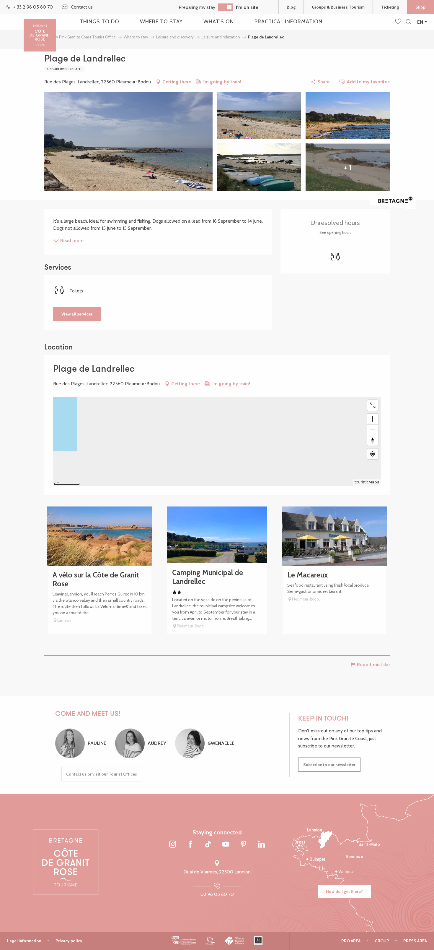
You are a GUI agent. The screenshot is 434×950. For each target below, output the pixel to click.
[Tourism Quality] (210, 941)
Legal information (24, 940)
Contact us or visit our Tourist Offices (101, 774)
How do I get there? (344, 891)
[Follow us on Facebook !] (190, 845)
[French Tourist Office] (234, 941)
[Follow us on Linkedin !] (261, 845)
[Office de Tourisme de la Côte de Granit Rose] (40, 30)
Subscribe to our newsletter (329, 764)
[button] (408, 22)
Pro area (350, 940)
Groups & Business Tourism (338, 7)
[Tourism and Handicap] (258, 941)
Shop (420, 7)
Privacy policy (69, 940)
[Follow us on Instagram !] (173, 845)
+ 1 (348, 167)
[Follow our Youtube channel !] (226, 845)
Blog (291, 7)
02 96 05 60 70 (217, 894)
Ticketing (390, 7)
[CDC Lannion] (184, 941)
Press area (415, 940)
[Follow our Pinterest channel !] (243, 845)
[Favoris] (399, 22)
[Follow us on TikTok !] (208, 845)
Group (382, 940)
